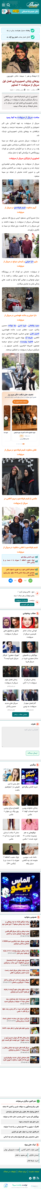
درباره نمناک (22, 1171)
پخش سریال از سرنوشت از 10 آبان (30, 681)
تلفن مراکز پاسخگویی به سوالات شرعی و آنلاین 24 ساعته (21, 1107)
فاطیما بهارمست (26, 341)
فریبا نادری (22, 325)
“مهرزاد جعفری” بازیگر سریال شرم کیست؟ (11, 657)
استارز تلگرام (33, 1155)
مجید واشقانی (33, 325)
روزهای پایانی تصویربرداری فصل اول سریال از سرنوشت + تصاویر (21, 83)
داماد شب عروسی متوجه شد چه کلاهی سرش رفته (30, 860)
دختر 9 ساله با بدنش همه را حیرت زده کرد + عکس (11, 835)
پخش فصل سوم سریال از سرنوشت (11, 681)
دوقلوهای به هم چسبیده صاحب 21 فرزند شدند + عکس (30, 835)
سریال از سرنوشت (25, 117)
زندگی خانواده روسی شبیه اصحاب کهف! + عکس (30, 811)
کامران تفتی (34, 333)
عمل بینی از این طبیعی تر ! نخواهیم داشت (12, 787)
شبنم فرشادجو (20, 207)
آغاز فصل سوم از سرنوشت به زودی (29, 705)
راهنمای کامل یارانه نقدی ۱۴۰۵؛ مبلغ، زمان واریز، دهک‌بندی (19, 574)
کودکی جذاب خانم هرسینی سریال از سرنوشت (30, 634)
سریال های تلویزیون (27, 604)
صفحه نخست (34, 1171)
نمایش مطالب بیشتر (20, 714)
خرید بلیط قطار (32, 1160)
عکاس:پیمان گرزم (24, 592)
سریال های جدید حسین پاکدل (11, 705)
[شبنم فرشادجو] (20, 525)
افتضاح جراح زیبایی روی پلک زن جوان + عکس (11, 811)
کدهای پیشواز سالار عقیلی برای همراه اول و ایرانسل (22, 1112)
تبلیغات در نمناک (9, 1171)
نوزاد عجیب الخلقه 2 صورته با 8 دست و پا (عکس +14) (19, 561)
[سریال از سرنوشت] (20, 191)
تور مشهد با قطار (21, 1155)
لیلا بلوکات (12, 325)
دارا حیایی (29, 261)
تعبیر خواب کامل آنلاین (29, 1149)
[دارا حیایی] (20, 371)
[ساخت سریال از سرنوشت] (20, 245)
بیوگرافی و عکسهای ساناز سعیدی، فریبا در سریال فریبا (30, 658)
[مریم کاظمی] (20, 476)
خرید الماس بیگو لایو (28, 557)
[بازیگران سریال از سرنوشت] (20, 299)
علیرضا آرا (29, 337)
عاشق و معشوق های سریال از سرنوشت (11, 632)
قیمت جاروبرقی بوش (11, 1149)
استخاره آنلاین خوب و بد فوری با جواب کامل (20, 569)
